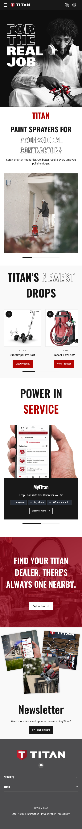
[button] (74, 5)
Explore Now (39, 606)
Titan (45, 808)
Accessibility (64, 814)
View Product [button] (23, 363)
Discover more (39, 511)
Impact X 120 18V (64, 355)
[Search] (74, 5)
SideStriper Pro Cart (22, 355)
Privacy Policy (48, 814)
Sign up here (43, 729)
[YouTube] (41, 765)
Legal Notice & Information (25, 814)
